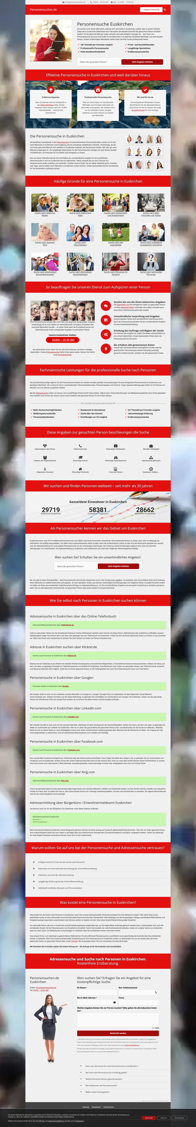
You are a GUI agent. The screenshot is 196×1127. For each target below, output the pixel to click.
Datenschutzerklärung (56, 1121)
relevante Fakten (127, 307)
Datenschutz (109, 1107)
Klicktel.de (72, 656)
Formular (74, 941)
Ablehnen (163, 1118)
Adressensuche (42, 393)
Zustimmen (149, 1118)
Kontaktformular (138, 110)
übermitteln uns (123, 305)
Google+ (65, 686)
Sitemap (85, 1107)
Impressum (96, 1107)
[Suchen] (165, 9)
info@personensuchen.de (46, 988)
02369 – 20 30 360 (41, 990)
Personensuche (62, 142)
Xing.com (65, 781)
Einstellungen (179, 1118)
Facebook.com (74, 750)
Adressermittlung (47, 105)
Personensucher (52, 352)
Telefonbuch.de (67, 625)
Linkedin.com (73, 717)
